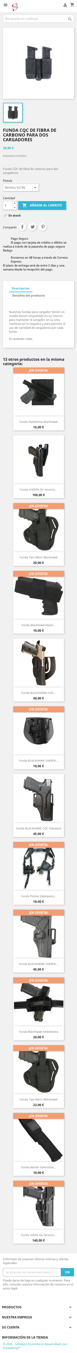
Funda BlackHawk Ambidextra (38, 1032)
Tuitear (33, 227)
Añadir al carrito (42, 205)
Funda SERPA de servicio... (38, 1235)
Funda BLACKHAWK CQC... (38, 693)
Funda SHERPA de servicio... (38, 489)
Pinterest (43, 227)
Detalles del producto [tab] (28, 295)
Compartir (22, 227)
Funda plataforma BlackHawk (38, 422)
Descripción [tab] (20, 288)
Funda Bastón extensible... (38, 1167)
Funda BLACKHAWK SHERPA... (38, 760)
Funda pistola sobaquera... (38, 896)
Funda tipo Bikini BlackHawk (38, 557)
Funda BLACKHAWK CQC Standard (38, 828)
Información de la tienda (25, 1337)
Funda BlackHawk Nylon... (38, 625)
